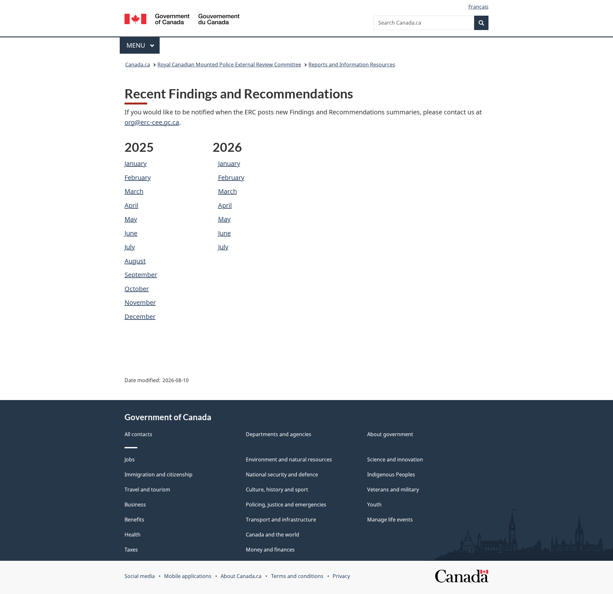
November (140, 302)
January (136, 163)
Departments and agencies (278, 434)
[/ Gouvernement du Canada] (182, 20)
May (131, 219)
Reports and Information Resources (351, 64)
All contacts (138, 434)
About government (390, 434)
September (141, 274)
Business (135, 504)
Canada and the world (272, 534)
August (135, 261)
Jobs (130, 459)
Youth (374, 504)
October (137, 288)
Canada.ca (137, 64)
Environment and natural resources (289, 459)
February (138, 177)
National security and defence (282, 474)
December (140, 316)
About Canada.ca (241, 576)
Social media (140, 576)
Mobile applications (187, 576)
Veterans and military (393, 489)
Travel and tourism (147, 489)
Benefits (134, 519)
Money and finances (270, 549)
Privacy (341, 576)
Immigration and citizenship (159, 474)
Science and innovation (395, 459)
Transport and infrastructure (281, 519)
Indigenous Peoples (391, 474)
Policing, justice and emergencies (286, 504)
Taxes (131, 549)
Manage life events (390, 519)
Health (132, 534)
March (134, 191)
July (130, 247)
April (131, 205)
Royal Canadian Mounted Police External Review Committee (229, 64)
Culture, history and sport (277, 489)
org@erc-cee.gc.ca (152, 122)
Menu (136, 45)
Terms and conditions (297, 576)
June (131, 233)
